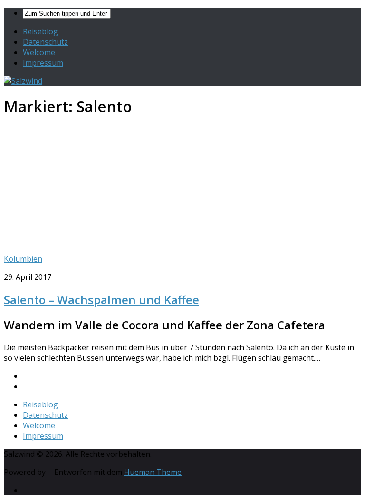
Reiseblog (40, 31)
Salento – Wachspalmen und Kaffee (101, 299)
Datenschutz (45, 42)
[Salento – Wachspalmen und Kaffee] (127, 241)
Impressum (43, 63)
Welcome (39, 52)
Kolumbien (23, 259)
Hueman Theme (153, 472)
